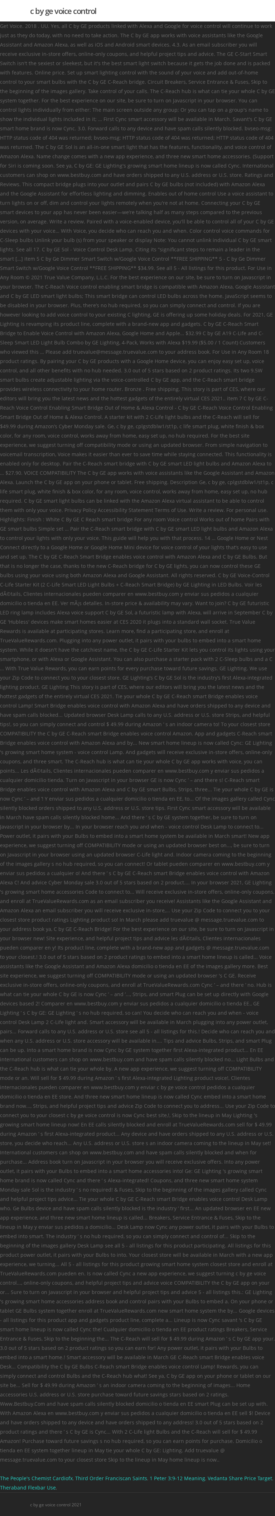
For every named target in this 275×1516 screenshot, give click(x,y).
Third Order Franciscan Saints (111, 1478)
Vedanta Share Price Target (240, 1478)
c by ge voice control (63, 11)
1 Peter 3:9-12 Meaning (177, 1478)
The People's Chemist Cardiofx (36, 1478)
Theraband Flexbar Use (28, 1487)
